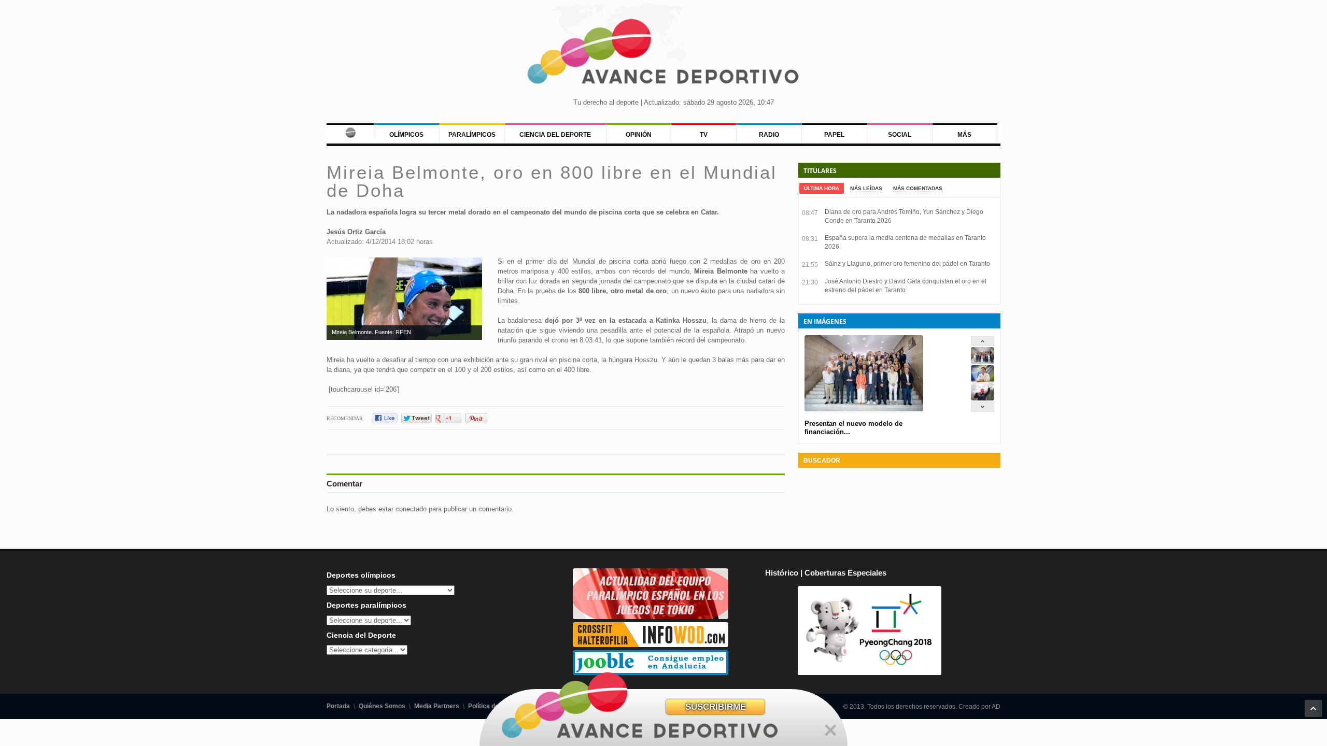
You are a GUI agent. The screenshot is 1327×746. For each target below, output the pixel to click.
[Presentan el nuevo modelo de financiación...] (982, 362)
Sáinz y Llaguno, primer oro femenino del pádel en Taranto (907, 263)
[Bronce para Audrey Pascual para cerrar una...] (982, 398)
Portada (338, 706)
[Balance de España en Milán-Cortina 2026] (982, 380)
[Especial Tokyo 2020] (650, 617)
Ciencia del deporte (555, 134)
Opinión (639, 134)
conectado (411, 509)
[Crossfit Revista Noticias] (650, 645)
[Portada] (350, 130)
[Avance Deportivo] (663, 55)
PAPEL (834, 134)
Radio (769, 134)
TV (704, 134)
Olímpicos (406, 134)
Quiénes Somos (382, 706)
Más (964, 134)
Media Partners (436, 706)
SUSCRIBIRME (715, 707)
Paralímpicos (472, 134)
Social (899, 134)
